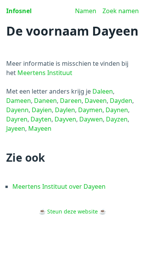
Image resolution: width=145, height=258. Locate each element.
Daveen (96, 100)
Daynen (117, 110)
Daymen (90, 110)
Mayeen (39, 128)
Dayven (65, 119)
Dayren (16, 119)
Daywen (91, 119)
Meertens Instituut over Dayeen (59, 186)
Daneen (45, 100)
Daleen (102, 91)
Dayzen (117, 119)
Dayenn (17, 110)
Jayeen (15, 128)
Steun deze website (72, 211)
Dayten (41, 119)
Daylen (65, 110)
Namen (85, 11)
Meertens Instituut (44, 72)
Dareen (71, 100)
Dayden (121, 100)
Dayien (42, 110)
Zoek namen (120, 11)
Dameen (18, 100)
